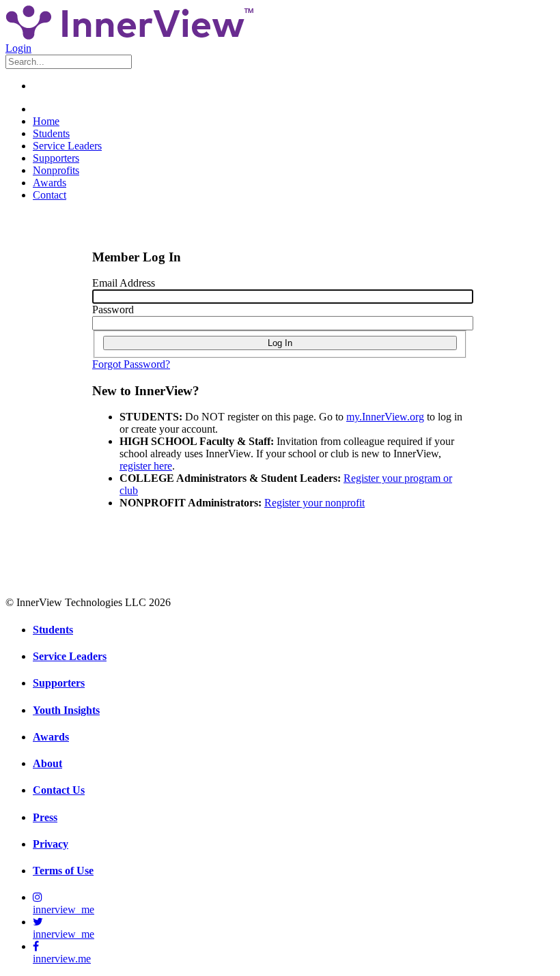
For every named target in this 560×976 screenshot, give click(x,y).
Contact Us (59, 790)
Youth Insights (66, 710)
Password (113, 309)
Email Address (123, 283)
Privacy (50, 844)
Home (46, 121)
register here (146, 466)
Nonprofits (56, 170)
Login (18, 48)
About (47, 763)
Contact (49, 195)
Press (45, 817)
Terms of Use (63, 870)
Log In (280, 343)
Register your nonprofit (314, 502)
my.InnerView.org (385, 416)
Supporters (56, 158)
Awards (49, 182)
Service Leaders (67, 146)
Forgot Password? (131, 364)
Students (51, 133)
